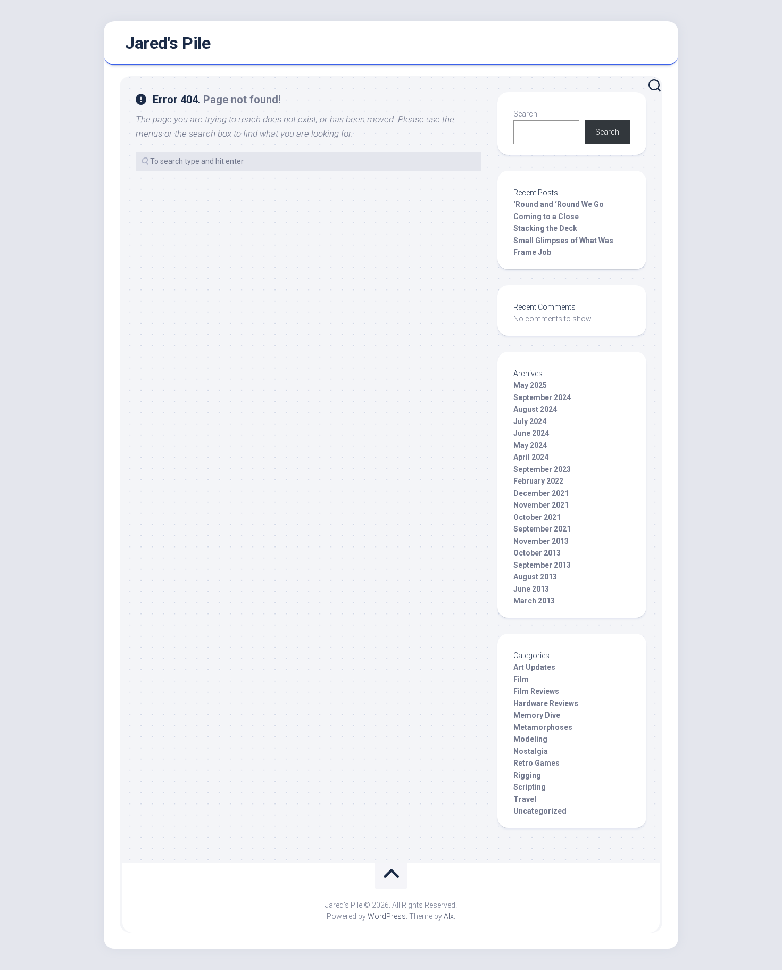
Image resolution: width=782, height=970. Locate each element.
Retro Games (536, 763)
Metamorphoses (542, 727)
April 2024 (530, 457)
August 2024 (535, 409)
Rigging (527, 775)
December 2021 (541, 493)
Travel (524, 799)
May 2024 (530, 445)
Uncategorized (540, 811)
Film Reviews (536, 691)
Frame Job (532, 252)
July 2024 (529, 421)
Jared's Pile (167, 43)
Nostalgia (530, 751)
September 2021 (542, 529)
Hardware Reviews (545, 703)
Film (521, 679)
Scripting (529, 787)
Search (525, 114)
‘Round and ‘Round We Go (558, 204)
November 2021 (541, 505)
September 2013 (542, 565)
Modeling (530, 739)
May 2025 (530, 385)
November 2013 (541, 541)
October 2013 (537, 553)
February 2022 (538, 481)
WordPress (387, 916)
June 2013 (531, 589)
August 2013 (535, 577)
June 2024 (531, 433)
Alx (449, 916)
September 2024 (542, 397)
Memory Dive (536, 715)
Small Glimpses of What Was (563, 240)
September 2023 (542, 469)
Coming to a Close (546, 216)
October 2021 (537, 517)
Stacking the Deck (545, 228)
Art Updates (534, 667)
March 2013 (534, 600)
